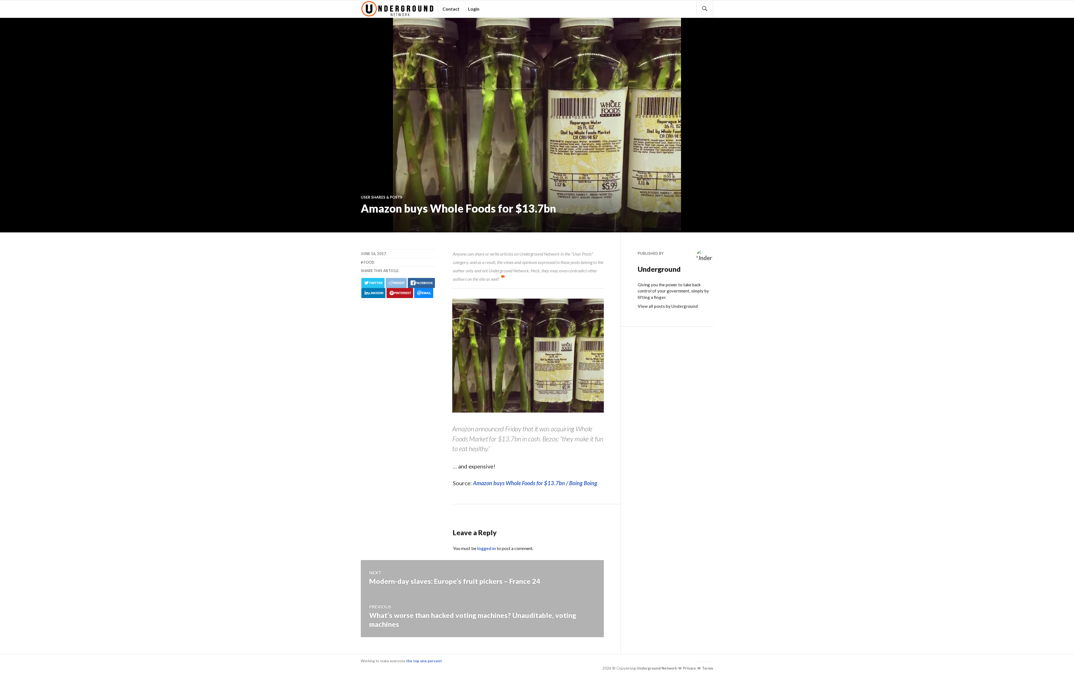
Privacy (689, 668)
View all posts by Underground (668, 306)
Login (473, 8)
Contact (451, 8)
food (369, 262)
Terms (707, 668)
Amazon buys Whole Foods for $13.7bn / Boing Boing (535, 483)
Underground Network (656, 668)
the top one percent (424, 661)
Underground (659, 269)
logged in (486, 548)
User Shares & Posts (381, 197)
